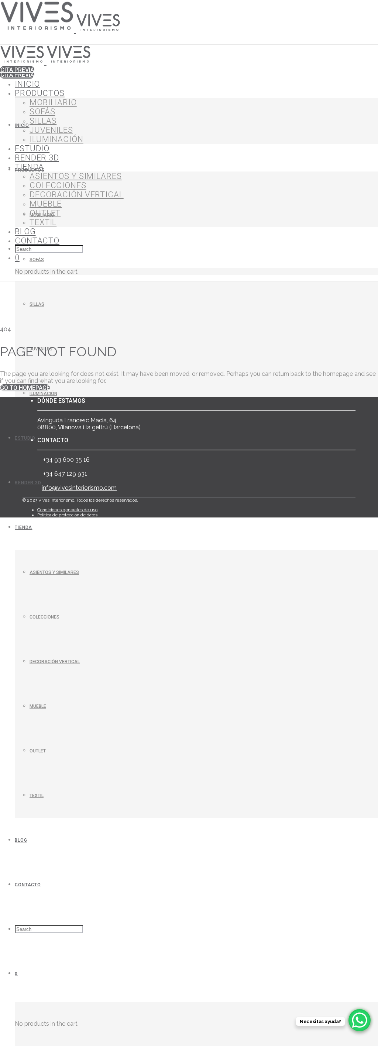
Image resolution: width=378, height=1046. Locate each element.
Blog (21, 840)
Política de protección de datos (67, 514)
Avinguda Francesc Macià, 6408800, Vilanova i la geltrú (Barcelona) (89, 424)
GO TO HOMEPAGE (25, 387)
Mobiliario (53, 102)
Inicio (22, 125)
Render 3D (28, 482)
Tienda (23, 527)
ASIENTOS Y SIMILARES (54, 572)
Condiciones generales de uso (67, 509)
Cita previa (17, 74)
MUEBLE (38, 706)
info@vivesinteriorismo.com (79, 487)
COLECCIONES (44, 617)
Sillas (37, 304)
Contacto (28, 884)
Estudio (25, 438)
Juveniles (51, 130)
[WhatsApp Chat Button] (359, 1020)
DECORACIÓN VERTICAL (55, 661)
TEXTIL (37, 795)
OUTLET (38, 751)
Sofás (37, 259)
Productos (40, 93)
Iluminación (43, 393)
